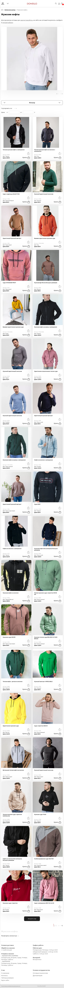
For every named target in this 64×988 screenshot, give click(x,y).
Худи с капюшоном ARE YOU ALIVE (44, 903)
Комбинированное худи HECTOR (44, 858)
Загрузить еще (32, 918)
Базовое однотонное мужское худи (44, 238)
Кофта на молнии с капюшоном (43, 460)
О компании (5, 973)
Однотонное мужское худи (11, 726)
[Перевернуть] (28, 153)
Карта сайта (5, 980)
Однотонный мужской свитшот (12, 238)
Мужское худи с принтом (10, 903)
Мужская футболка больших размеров (45, 282)
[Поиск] (56, 3)
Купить (24, 157)
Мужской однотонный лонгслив (43, 194)
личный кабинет (7, 23)
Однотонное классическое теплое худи (46, 371)
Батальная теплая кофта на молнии (13, 770)
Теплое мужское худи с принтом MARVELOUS (12, 815)
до (21, 112)
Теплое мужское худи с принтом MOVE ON (45, 593)
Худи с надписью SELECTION (11, 194)
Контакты (4, 975)
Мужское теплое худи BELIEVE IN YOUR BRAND (45, 637)
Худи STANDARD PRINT (9, 282)
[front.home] (2, 10)
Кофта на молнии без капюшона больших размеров (12, 859)
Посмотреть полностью (9, 936)
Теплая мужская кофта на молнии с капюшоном (44, 150)
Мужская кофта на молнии (10, 593)
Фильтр (32, 102)
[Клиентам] (8, 3)
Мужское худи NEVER (9, 637)
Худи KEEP (37, 504)
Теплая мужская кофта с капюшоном (13, 149)
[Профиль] (59, 4)
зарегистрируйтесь (26, 20)
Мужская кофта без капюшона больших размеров (46, 549)
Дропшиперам (37, 975)
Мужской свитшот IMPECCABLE (43, 681)
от (7, 112)
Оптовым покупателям (40, 973)
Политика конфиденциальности (10, 986)
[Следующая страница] (62, 925)
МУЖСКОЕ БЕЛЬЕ (10, 10)
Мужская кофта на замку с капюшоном (45, 327)
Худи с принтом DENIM (41, 726)
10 (56, 925)
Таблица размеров (7, 978)
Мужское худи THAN (40, 814)
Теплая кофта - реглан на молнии (12, 681)
